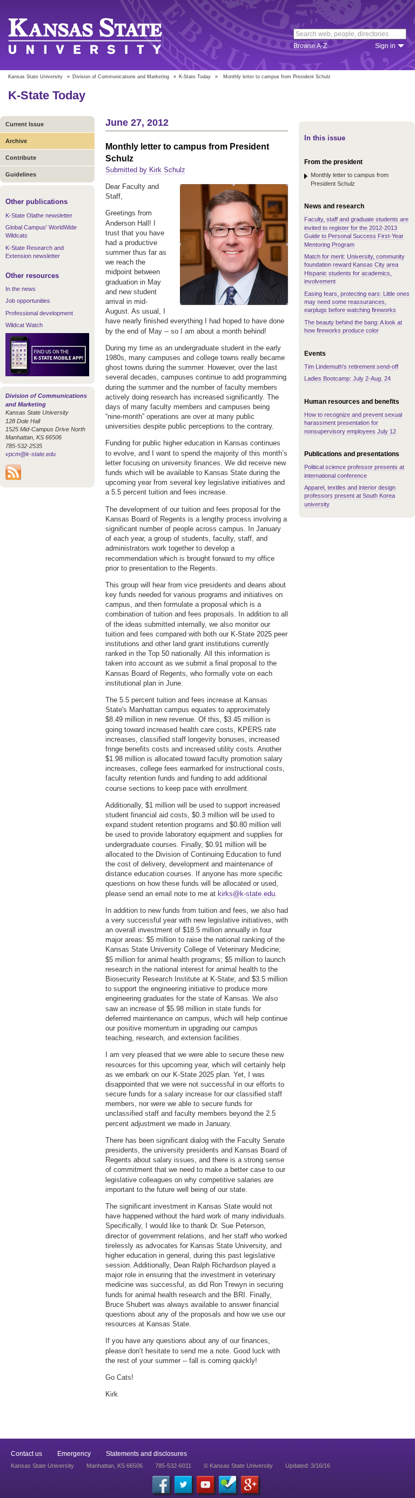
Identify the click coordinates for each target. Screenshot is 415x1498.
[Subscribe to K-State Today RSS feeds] (13, 478)
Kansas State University (98, 35)
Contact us (26, 1454)
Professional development (39, 313)
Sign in (385, 46)
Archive (16, 141)
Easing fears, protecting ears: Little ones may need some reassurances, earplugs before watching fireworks (357, 302)
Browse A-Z (310, 46)
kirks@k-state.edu (246, 894)
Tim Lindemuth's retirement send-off (351, 366)
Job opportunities (27, 300)
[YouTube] (205, 1484)
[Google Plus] (249, 1484)
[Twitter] (183, 1484)
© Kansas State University (238, 1465)
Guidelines (20, 174)
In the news (20, 289)
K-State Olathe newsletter (38, 215)
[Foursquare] (227, 1484)
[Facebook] (161, 1484)
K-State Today (195, 76)
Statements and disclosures (146, 1454)
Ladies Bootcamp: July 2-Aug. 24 (347, 378)
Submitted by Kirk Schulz (145, 170)
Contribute (20, 157)
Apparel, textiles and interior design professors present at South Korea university (350, 495)
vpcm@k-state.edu (30, 454)
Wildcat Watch (24, 325)
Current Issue (24, 124)
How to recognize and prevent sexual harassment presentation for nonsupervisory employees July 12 (353, 423)
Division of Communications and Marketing (120, 76)
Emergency (74, 1454)
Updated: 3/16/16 (307, 1465)
